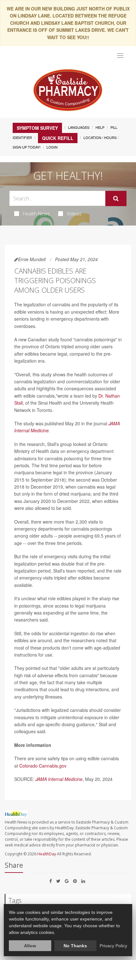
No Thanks (75, 945)
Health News (36, 213)
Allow (30, 945)
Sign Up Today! (26, 147)
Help (100, 127)
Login (52, 147)
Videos (74, 213)
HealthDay (46, 854)
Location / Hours (100, 137)
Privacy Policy (113, 945)
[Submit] (116, 198)
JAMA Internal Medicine (59, 779)
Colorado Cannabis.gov (42, 765)
